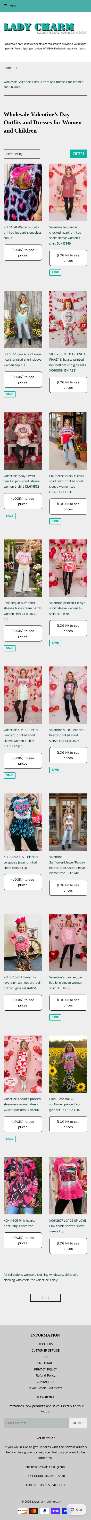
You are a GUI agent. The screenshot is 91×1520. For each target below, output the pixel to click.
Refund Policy (45, 1375)
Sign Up (78, 1423)
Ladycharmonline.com (46, 1501)
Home (8, 68)
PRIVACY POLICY (45, 1369)
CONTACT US (45, 1381)
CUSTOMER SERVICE (45, 1350)
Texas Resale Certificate (45, 1388)
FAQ (45, 1356)
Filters (78, 154)
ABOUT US (45, 1344)
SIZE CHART (45, 1363)
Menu (13, 6)
